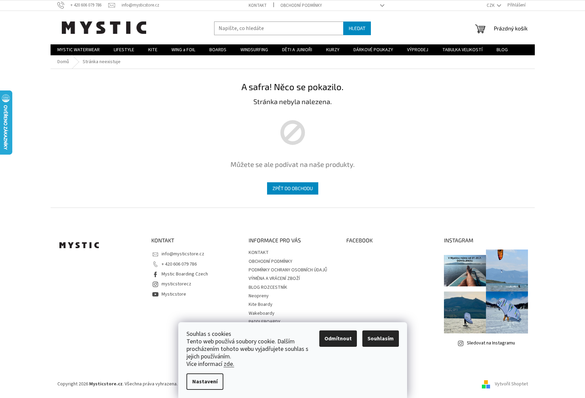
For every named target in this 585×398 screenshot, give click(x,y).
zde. (229, 364)
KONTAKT (258, 5)
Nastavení (205, 381)
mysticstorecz (176, 284)
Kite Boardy (261, 304)
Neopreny (259, 296)
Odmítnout (338, 338)
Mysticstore (174, 294)
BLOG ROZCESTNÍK (268, 287)
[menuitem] (79, 49)
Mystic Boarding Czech (185, 274)
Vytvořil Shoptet (511, 384)
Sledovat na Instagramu (491, 343)
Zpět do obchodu (293, 188)
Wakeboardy (262, 313)
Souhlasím (380, 338)
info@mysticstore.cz (183, 254)
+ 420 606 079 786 (179, 264)
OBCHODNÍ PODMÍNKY (301, 5)
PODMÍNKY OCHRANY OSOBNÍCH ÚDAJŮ (288, 270)
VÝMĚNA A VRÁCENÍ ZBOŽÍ (274, 278)
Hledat (357, 28)
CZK (491, 5)
